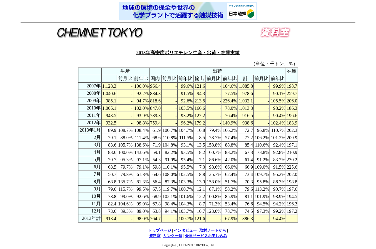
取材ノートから (212, 230)
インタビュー (185, 230)
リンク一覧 (172, 235)
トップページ (159, 230)
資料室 (155, 235)
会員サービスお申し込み (206, 235)
